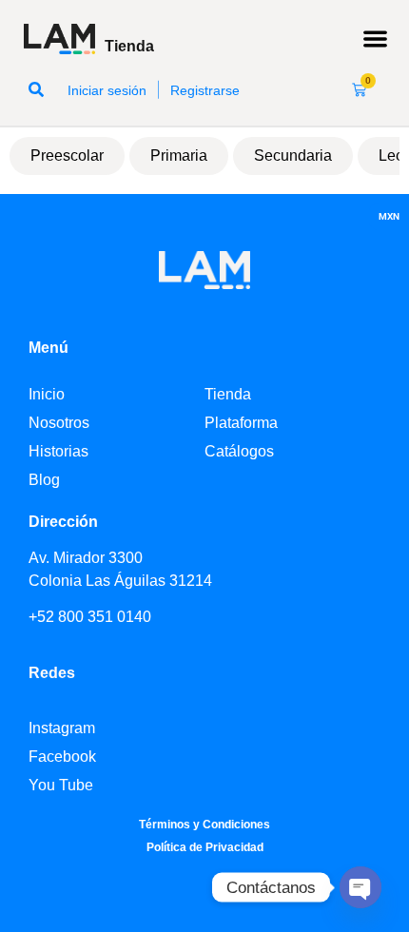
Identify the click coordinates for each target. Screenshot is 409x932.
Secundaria (293, 155)
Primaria (178, 155)
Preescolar (67, 155)
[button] (376, 39)
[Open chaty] (360, 887)
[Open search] (36, 89)
